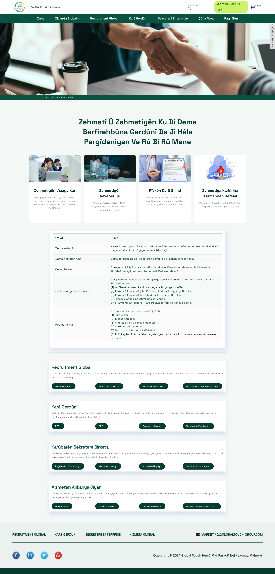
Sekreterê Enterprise (173, 18)
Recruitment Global (104, 18)
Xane (40, 18)
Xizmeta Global (66, 18)
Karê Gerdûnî (138, 18)
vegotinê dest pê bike (228, 7)
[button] (63, 386)
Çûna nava (206, 18)
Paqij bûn (231, 18)
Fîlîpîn (70, 97)
